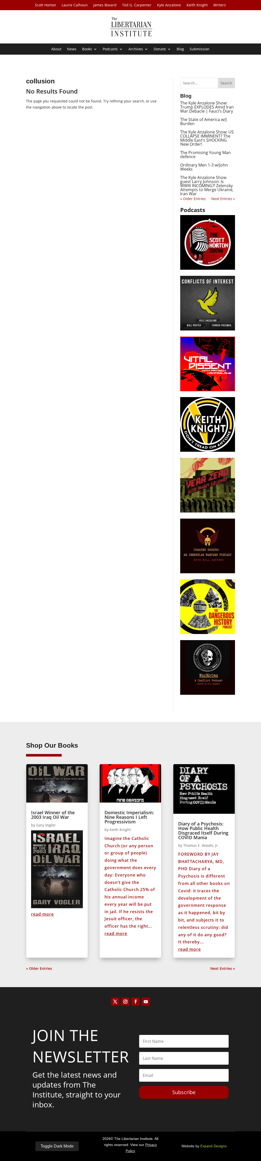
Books (87, 49)
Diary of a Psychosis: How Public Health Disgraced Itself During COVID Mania (203, 830)
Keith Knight (197, 5)
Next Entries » (223, 198)
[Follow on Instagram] (125, 1002)
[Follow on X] (115, 1002)
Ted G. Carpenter (136, 5)
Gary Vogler (46, 825)
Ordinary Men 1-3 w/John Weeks (204, 167)
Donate (160, 49)
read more (42, 914)
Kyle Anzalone (169, 5)
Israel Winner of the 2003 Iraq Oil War (53, 814)
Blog (180, 49)
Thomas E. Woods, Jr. (201, 845)
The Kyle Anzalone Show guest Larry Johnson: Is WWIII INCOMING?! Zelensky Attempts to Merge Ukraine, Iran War (206, 186)
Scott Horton (45, 5)
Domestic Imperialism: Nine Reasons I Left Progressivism (129, 817)
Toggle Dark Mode (57, 1146)
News (71, 49)
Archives (135, 49)
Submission (200, 49)
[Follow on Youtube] (146, 1002)
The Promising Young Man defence (205, 154)
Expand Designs (213, 1146)
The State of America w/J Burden (203, 121)
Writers (219, 5)
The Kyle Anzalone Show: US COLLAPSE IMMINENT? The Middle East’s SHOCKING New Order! (207, 138)
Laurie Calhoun (75, 5)
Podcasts (110, 49)
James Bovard (104, 5)
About (56, 49)
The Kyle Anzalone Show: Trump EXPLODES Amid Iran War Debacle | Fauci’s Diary (207, 107)
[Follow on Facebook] (136, 1002)
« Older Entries (193, 198)
